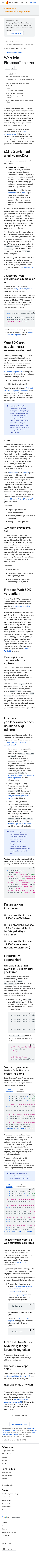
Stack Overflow (6, 1497)
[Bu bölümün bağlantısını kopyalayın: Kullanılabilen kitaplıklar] (20, 908)
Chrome (4, 1526)
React (15, 499)
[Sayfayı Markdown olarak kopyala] (12, 67)
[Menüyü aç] (3, 2)
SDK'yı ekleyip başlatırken (23, 289)
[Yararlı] (21, 48)
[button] (19, 917)
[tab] (9, 1090)
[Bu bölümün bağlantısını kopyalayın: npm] (12, 440)
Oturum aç (33, 2)
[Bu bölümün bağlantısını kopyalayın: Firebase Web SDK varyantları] (22, 594)
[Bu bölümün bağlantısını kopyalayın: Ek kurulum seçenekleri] (23, 960)
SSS (3, 1510)
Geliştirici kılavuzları (8, 1451)
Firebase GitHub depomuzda (17, 1376)
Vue (21, 499)
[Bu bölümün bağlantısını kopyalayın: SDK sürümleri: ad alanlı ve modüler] (30, 156)
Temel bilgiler (29, 44)
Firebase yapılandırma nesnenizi (19, 824)
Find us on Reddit (7, 1475)
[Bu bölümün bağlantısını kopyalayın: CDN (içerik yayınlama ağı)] (10, 531)
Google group (6, 1500)
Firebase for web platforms (17, 11)
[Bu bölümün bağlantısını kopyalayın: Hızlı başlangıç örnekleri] (6, 1388)
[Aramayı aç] (22, 2)
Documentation (9, 8)
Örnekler (4, 1457)
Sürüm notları (6, 1503)
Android (4, 1522)
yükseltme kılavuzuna (27, 267)
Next (29, 499)
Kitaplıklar (5, 1460)
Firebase (6, 42)
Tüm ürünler (5, 1535)
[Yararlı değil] (24, 48)
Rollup (23, 193)
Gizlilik (10, 1543)
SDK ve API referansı (8, 1454)
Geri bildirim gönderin (14, 52)
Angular (7, 499)
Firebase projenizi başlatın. (17, 1295)
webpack (11, 193)
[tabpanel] (19, 1112)
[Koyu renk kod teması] (30, 311)
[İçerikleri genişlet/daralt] (15, 74)
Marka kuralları (6, 1506)
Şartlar (4, 1543)
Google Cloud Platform (9, 1532)
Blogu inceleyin (6, 1472)
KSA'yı (20, 1262)
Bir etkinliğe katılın (7, 1485)
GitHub (4, 1463)
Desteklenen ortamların (21, 606)
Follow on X (5, 1479)
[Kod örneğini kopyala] (33, 311)
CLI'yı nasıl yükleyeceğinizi (23, 1287)
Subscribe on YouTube (8, 1482)
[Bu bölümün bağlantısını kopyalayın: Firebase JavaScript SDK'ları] (15, 1369)
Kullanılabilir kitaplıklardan (13, 372)
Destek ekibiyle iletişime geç (10, 1494)
